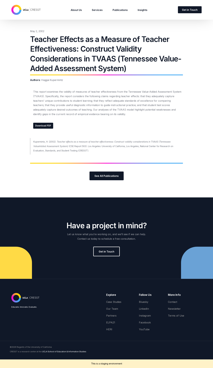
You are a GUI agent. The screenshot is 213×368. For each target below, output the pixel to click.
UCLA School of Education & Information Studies (64, 351)
